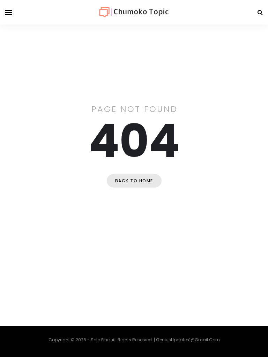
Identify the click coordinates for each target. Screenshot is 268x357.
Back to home (134, 181)
